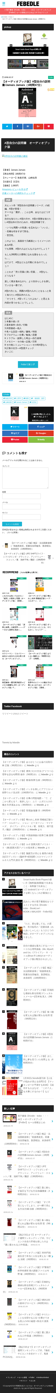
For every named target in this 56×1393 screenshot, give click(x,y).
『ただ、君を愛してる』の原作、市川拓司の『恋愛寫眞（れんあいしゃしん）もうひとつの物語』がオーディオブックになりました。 (38, 930)
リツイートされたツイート (15, 713)
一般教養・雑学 (39, 398)
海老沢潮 (8, 398)
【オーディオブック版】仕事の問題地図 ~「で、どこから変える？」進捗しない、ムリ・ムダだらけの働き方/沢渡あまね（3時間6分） (27, 801)
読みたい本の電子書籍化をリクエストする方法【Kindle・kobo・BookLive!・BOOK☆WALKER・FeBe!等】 (38, 906)
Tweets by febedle (11, 742)
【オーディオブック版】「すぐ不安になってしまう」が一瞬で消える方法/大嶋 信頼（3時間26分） (27, 1207)
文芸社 (34, 402)
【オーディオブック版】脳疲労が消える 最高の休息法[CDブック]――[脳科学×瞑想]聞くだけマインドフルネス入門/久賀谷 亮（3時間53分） (27, 856)
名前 (4, 492)
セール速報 (23, 1377)
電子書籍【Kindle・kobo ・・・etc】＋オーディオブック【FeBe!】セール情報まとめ (26, 1121)
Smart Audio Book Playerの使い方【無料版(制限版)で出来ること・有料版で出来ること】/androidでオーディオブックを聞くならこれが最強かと (38, 886)
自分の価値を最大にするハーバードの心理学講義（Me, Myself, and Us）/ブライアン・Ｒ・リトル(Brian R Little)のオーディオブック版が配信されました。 (38, 952)
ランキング (11, 1377)
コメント (6, 466)
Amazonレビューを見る (13, 189)
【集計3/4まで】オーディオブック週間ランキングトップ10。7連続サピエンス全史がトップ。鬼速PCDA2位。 (27, 1352)
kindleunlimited (43, 1377)
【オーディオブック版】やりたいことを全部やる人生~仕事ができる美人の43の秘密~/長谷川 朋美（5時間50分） (26, 1319)
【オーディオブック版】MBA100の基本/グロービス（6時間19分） (34, 1303)
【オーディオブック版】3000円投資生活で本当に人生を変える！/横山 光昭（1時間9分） (34, 1255)
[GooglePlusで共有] (38, 126)
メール (5, 502)
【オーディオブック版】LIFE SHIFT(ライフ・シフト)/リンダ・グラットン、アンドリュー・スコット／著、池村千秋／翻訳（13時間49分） (26, 1173)
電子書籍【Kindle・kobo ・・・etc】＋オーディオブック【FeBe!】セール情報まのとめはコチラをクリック (28, 11)
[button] (11, 45)
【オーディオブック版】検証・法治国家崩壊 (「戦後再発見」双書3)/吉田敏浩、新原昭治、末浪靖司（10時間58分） (38, 972)
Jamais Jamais (21, 402)
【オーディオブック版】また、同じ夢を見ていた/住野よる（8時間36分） (38, 1059)
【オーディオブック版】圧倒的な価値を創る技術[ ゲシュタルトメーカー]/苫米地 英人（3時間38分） (38, 995)
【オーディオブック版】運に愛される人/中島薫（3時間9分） (34, 1335)
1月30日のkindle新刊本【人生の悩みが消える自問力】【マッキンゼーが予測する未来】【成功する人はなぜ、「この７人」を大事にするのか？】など (38, 1085)
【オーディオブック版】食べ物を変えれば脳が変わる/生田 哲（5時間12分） (38, 1015)
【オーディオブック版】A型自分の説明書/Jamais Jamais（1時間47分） (34, 1155)
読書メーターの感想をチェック (17, 193)
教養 (27, 398)
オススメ (24, 1381)
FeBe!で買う (26, 364)
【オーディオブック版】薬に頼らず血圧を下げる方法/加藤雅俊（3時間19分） (34, 1190)
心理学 (18, 398)
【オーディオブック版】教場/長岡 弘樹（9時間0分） (28, 780)
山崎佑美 (8, 402)
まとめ (32, 1381)
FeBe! (7, 394)
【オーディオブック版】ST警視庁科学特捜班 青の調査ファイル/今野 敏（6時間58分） (34, 1270)
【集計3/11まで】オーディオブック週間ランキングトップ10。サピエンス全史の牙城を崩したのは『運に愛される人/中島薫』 (26, 1239)
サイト (5, 513)
